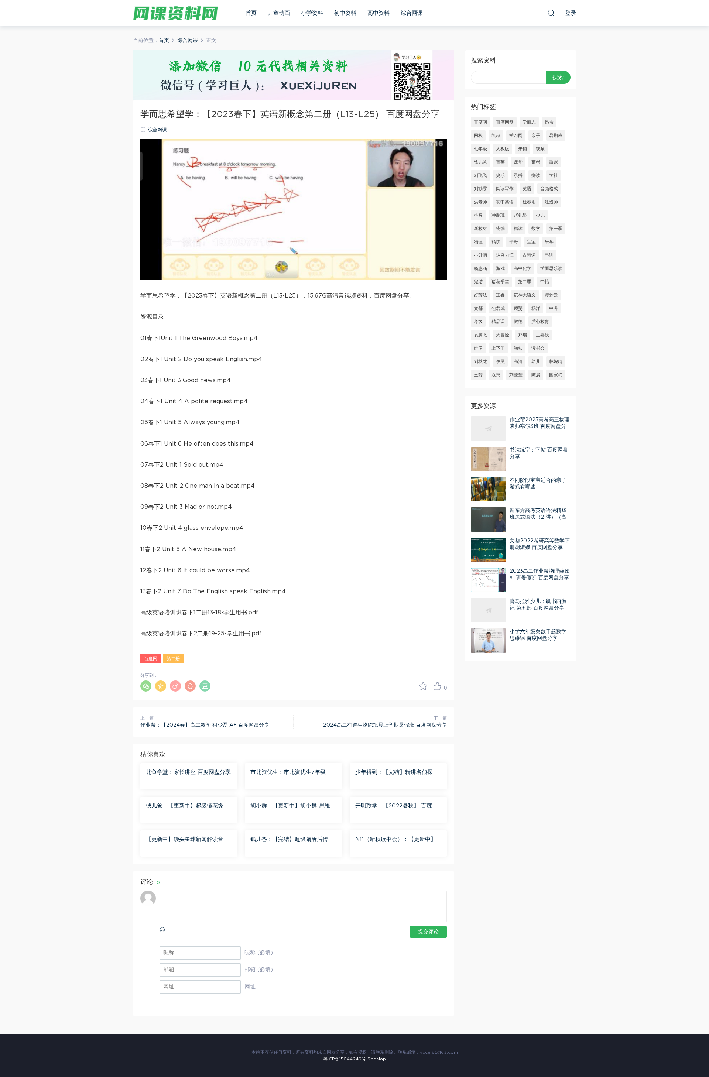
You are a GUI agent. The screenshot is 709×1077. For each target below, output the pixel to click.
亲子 (535, 135)
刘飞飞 (480, 175)
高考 (535, 162)
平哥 (513, 242)
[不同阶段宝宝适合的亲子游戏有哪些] (488, 489)
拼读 (535, 175)
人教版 (502, 149)
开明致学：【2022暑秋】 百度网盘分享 (396, 806)
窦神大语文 (525, 295)
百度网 (150, 658)
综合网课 (412, 13)
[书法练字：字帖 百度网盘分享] (488, 459)
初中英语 (505, 202)
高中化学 (522, 268)
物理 (478, 242)
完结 (478, 281)
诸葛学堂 (500, 281)
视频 (540, 149)
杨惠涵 (480, 268)
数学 (535, 228)
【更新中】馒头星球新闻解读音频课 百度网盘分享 (187, 840)
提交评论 (428, 931)
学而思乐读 (551, 268)
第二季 (524, 281)
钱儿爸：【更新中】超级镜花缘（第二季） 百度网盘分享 (184, 806)
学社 (553, 175)
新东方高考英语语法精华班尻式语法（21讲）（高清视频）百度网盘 (538, 517)
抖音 (478, 215)
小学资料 (312, 13)
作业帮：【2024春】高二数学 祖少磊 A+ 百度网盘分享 (204, 725)
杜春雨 (529, 202)
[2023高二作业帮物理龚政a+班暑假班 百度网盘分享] (488, 580)
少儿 (540, 215)
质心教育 (540, 321)
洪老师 (480, 202)
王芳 (478, 375)
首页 (251, 13)
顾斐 (518, 308)
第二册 (173, 658)
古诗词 (529, 255)
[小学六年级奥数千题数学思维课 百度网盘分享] (488, 640)
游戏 (500, 268)
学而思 (529, 122)
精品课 (498, 321)
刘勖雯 (480, 188)
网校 (478, 135)
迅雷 (549, 122)
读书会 (538, 348)
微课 (553, 162)
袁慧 (495, 375)
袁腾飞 (480, 335)
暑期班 (555, 135)
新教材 (480, 228)
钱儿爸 (480, 162)
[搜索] (551, 12)
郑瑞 (522, 335)
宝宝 (531, 242)
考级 (478, 321)
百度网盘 (505, 122)
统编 (500, 228)
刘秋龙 (480, 361)
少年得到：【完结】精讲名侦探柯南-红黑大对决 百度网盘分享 (396, 772)
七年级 (480, 149)
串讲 (549, 255)
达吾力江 (505, 255)
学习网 (516, 135)
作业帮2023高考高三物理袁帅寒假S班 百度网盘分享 (539, 426)
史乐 (500, 175)
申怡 (544, 281)
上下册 (498, 348)
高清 (518, 361)
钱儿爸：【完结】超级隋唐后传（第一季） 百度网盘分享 (289, 840)
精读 (518, 228)
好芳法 (480, 295)
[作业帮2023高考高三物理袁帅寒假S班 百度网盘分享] (488, 428)
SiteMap (376, 1059)
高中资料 (378, 13)
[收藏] (423, 686)
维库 (478, 348)
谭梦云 (551, 295)
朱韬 (522, 149)
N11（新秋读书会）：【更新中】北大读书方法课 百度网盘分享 (395, 840)
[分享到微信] (145, 686)
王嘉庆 (542, 335)
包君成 (498, 308)
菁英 (500, 162)
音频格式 (549, 188)
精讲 (495, 242)
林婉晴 (555, 361)
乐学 (549, 242)
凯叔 (495, 135)
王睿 (500, 295)
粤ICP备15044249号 (344, 1059)
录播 (518, 175)
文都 (478, 308)
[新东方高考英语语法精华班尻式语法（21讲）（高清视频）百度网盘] (488, 519)
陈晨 (535, 375)
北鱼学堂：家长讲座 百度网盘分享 (188, 772)
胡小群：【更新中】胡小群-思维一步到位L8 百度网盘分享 (293, 806)
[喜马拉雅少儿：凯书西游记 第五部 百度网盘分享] (488, 610)
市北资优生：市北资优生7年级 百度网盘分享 (291, 772)
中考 (553, 308)
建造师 (551, 202)
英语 (527, 188)
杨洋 (535, 308)
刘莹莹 (516, 375)
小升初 (480, 255)
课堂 (518, 162)
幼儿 (535, 361)
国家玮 (555, 375)
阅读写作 (505, 188)
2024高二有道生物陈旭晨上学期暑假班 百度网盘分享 (385, 725)
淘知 (518, 348)
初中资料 (345, 13)
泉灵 (500, 361)
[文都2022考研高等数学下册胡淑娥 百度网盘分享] (488, 550)
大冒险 (502, 335)
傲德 (518, 321)
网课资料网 (175, 13)
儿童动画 (279, 13)
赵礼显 (520, 215)
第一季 (555, 228)
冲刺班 (498, 215)
